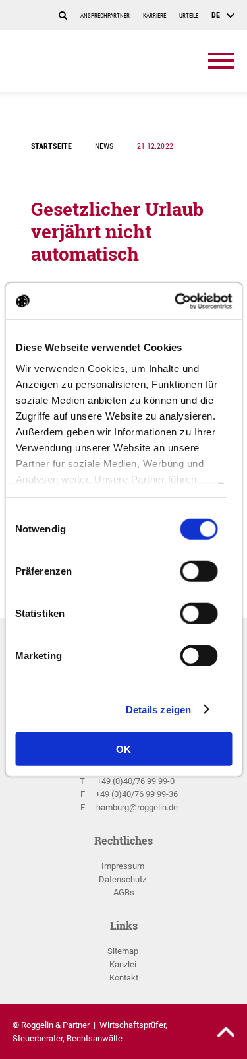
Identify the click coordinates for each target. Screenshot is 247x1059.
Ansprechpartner (105, 16)
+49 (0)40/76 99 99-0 (136, 781)
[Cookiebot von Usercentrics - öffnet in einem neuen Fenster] (176, 300)
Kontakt (123, 977)
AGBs (123, 892)
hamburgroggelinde (137, 807)
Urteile (188, 16)
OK (123, 749)
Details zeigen (158, 709)
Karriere (154, 16)
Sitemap (122, 951)
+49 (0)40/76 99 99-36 (137, 794)
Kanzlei (122, 964)
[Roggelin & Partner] (88, 60)
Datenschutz (122, 879)
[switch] (198, 575)
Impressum (122, 866)
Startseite (51, 146)
